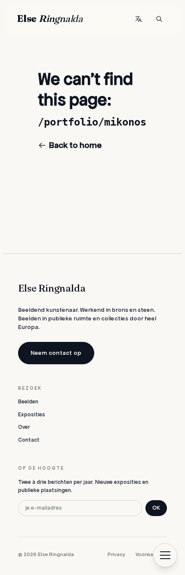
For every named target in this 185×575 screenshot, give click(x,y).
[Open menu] (165, 555)
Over (24, 427)
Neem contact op (56, 353)
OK (156, 508)
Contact (29, 440)
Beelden (28, 402)
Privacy (116, 554)
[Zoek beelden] (159, 19)
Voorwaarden (151, 554)
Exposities (31, 415)
